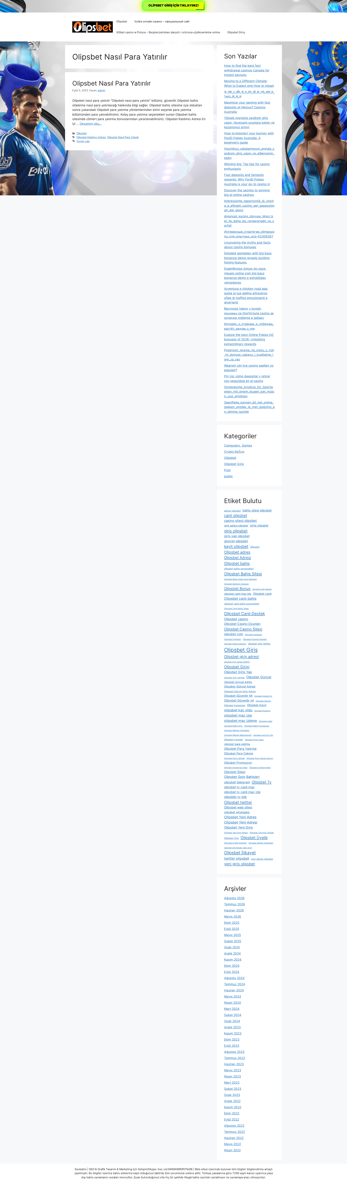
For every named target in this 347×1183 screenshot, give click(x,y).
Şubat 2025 (232, 941)
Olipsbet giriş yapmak (234, 678)
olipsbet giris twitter (259, 643)
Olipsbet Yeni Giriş (238, 827)
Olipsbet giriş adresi (241, 656)
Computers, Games (238, 445)
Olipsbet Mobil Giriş (233, 726)
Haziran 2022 (234, 1138)
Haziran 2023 (234, 1064)
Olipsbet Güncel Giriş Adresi (240, 691)
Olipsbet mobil (265, 721)
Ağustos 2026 (234, 898)
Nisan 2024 (232, 1002)
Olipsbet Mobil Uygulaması (256, 726)
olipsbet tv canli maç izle (242, 792)
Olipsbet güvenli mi (263, 696)
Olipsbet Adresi (237, 557)
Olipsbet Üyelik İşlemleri (235, 843)
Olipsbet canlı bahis (240, 598)
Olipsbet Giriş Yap (238, 672)
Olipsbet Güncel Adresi (239, 686)
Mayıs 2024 (232, 996)
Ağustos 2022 (234, 1125)
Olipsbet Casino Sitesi (243, 629)
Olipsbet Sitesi (234, 772)
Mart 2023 (231, 1082)
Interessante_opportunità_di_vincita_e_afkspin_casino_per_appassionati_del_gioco (249, 205)
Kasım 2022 (232, 1107)
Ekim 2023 (231, 1039)
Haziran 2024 (234, 990)
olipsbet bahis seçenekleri (239, 568)
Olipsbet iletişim (263, 701)
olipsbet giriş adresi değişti (237, 662)
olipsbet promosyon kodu (235, 767)
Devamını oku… (91, 124)
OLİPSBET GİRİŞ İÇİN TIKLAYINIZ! (173, 5)
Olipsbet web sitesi (238, 807)
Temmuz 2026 (234, 904)
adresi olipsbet (232, 510)
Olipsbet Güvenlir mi (239, 700)
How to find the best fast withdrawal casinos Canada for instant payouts (246, 70)
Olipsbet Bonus (237, 588)
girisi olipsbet (259, 525)
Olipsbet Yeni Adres (240, 817)
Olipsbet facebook (253, 634)
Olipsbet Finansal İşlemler (255, 639)
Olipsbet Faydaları (232, 639)
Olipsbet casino (236, 619)
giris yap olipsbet (237, 536)
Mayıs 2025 (232, 935)
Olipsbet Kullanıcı (262, 711)
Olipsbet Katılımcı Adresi (91, 137)
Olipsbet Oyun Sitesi (254, 740)
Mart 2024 (231, 1009)
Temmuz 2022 (234, 1132)
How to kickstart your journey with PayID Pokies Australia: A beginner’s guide (249, 138)
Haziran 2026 (234, 910)
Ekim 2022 (231, 1113)
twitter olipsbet (236, 858)
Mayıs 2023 (232, 1070)
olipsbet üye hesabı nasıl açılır (238, 848)
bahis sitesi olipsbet (257, 510)
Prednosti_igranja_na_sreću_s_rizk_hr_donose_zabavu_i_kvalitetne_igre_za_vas (249, 354)
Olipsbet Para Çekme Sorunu (260, 758)
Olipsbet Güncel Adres (238, 682)
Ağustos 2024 (234, 978)
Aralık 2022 (232, 1101)
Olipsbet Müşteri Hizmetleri (236, 730)
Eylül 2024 (231, 972)
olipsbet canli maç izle (237, 593)
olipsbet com (233, 634)
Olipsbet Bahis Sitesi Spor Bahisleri (240, 579)
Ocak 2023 (232, 1095)
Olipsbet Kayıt (256, 705)
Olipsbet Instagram (234, 705)
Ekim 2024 (231, 966)
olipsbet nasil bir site (263, 735)
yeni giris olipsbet (239, 864)
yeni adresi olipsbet (262, 859)
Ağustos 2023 (234, 1052)
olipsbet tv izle (235, 797)
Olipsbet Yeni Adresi (240, 822)
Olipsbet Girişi (236, 667)
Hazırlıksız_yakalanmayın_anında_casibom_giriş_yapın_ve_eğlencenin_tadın (249, 153)
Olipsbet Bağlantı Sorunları (236, 584)
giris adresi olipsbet (236, 525)
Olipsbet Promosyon (238, 762)
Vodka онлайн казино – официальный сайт (162, 21)
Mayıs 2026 (232, 916)
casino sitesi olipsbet (240, 521)
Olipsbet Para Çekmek (234, 758)
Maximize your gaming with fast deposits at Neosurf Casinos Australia (247, 107)
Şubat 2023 (232, 1089)
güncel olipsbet (236, 541)
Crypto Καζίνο (234, 451)
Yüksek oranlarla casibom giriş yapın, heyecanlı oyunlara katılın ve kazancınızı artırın (249, 122)
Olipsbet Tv (261, 782)
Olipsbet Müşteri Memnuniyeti (238, 735)
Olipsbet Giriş (236, 32)
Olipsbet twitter (238, 802)
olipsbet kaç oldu (238, 710)
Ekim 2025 (231, 923)
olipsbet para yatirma (237, 744)
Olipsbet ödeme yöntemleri (261, 843)
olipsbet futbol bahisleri (235, 644)
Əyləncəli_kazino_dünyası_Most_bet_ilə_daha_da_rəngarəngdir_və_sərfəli (249, 221)
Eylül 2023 (231, 1046)
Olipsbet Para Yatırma (240, 748)
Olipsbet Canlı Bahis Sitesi (236, 608)
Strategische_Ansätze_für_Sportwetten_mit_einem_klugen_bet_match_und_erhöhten (249, 391)
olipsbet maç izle (238, 715)
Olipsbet (121, 21)
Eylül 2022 (231, 1119)
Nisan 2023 (232, 1076)
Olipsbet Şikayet (240, 852)
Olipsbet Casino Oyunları (242, 624)
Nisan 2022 (232, 1150)
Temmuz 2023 (234, 1058)
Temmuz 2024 (234, 984)
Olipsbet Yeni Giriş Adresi (236, 833)
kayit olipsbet (236, 546)
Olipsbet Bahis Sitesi (243, 573)
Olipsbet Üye (231, 838)
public (228, 476)
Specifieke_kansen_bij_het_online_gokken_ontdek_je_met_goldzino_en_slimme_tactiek (249, 407)
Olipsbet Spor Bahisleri (242, 777)
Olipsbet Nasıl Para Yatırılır (111, 83)
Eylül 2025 (231, 929)
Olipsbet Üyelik (254, 837)
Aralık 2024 (232, 953)
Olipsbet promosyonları (260, 767)
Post (227, 470)
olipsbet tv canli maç (239, 787)
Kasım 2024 (232, 959)
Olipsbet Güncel (258, 677)
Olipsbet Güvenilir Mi (238, 695)
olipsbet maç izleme (240, 720)
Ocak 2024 (232, 1021)
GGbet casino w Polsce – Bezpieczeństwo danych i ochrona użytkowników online (168, 32)
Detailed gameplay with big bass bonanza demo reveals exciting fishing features (248, 257)
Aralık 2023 (232, 1027)
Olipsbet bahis (237, 563)
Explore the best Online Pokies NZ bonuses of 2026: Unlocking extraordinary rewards (249, 339)
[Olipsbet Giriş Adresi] (92, 27)
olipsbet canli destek (262, 589)
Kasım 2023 (232, 1033)
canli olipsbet (235, 515)
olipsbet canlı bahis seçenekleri (241, 603)
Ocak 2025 (232, 947)
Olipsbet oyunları (233, 739)
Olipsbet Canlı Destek (244, 613)
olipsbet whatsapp (237, 812)
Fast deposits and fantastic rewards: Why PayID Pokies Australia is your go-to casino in (247, 179)
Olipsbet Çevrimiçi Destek (262, 833)
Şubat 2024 (232, 1015)
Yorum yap (83, 141)
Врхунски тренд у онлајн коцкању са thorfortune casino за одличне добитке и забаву (249, 313)
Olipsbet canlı (262, 593)
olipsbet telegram (237, 782)
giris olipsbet (236, 531)
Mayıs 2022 (232, 1144)
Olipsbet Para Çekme (238, 753)
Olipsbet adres (237, 552)
